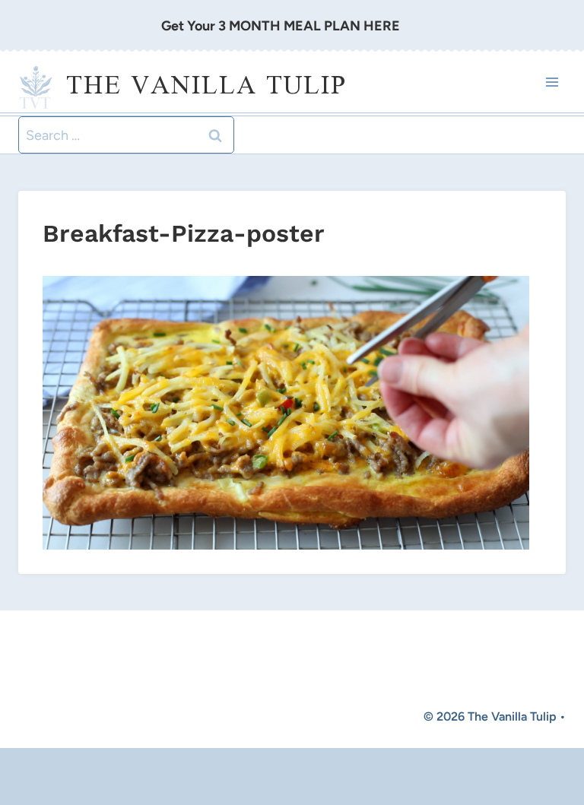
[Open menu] (552, 82)
